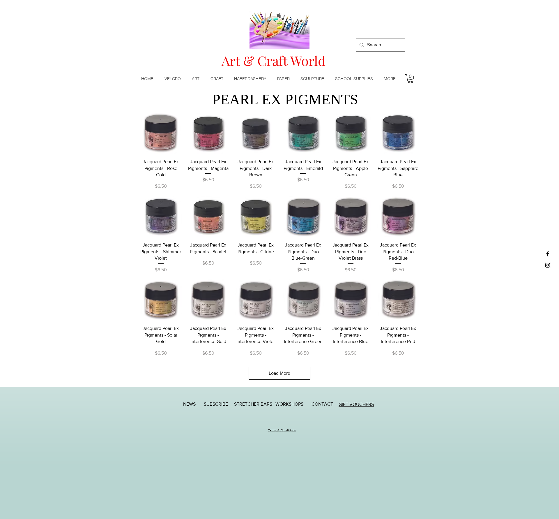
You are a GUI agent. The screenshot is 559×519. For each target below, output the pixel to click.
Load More (279, 373)
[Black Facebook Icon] (547, 254)
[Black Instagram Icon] (547, 265)
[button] (196, 78)
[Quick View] (161, 133)
